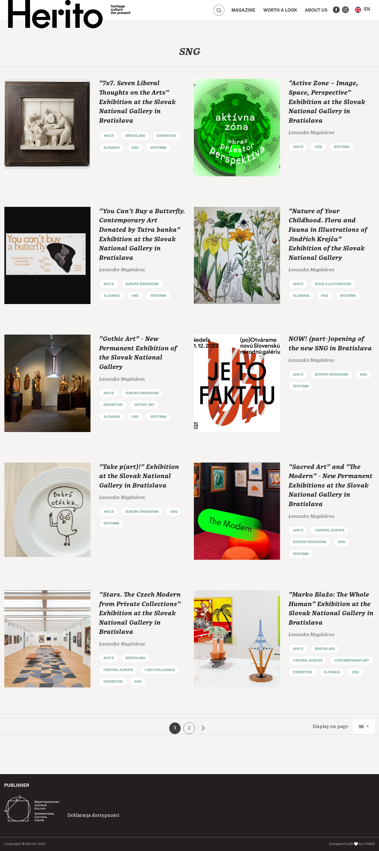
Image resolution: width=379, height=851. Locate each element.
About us (316, 10)
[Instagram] (345, 9)
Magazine (243, 10)
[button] (362, 9)
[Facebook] (336, 9)
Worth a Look (280, 10)
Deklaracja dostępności (93, 815)
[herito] (55, 9)
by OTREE (367, 844)
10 (362, 727)
